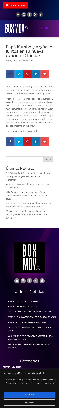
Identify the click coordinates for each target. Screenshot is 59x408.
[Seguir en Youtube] (18, 14)
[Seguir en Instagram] (23, 14)
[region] (29, 388)
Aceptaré (29, 394)
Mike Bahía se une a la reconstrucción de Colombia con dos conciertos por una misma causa (27, 195)
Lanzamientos (26, 60)
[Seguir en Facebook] (29, 14)
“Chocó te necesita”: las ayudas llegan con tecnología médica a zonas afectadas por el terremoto (26, 214)
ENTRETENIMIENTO (12, 367)
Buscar (48, 159)
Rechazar (29, 402)
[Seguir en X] (35, 14)
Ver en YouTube (17, 5)
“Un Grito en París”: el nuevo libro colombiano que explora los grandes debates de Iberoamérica (28, 176)
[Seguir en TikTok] (41, 14)
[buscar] (40, 28)
